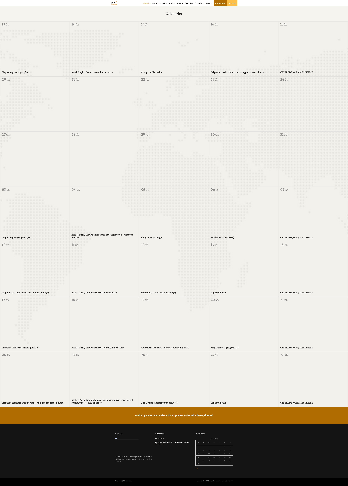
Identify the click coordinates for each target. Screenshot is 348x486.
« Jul (196, 468)
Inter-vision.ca (127, 481)
